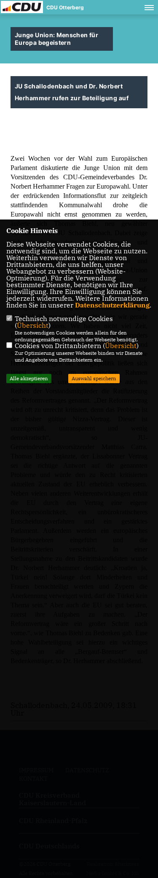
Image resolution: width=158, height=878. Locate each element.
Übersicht (32, 325)
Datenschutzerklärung (112, 305)
